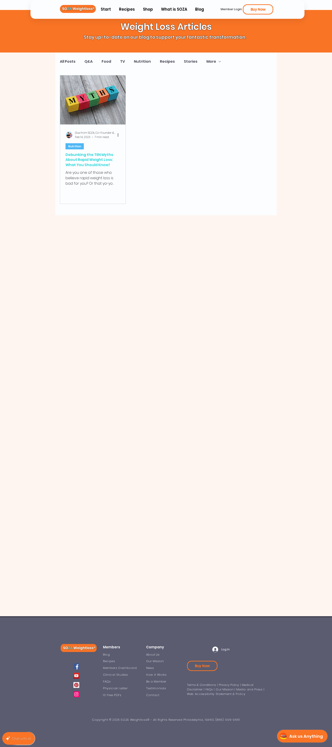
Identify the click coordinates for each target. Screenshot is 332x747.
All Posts (67, 61)
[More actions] (119, 135)
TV (122, 61)
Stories (190, 61)
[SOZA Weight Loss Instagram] (76, 694)
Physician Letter (115, 688)
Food (106, 61)
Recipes (167, 61)
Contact (152, 695)
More (211, 61)
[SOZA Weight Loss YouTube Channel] (76, 676)
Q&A (88, 61)
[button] (174, 9)
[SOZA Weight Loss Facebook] (76, 666)
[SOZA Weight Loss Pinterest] (76, 685)
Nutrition (142, 61)
